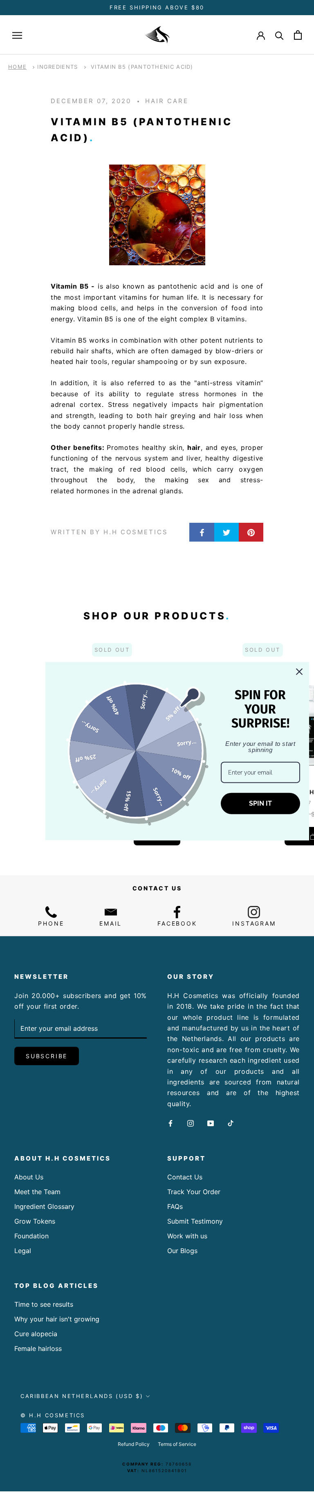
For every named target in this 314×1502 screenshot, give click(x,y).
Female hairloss (38, 1348)
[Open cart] (298, 35)
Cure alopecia (35, 1334)
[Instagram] (190, 1122)
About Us (28, 1177)
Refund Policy (134, 1444)
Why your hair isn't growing (56, 1319)
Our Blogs (182, 1251)
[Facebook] (170, 1122)
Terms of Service (177, 1444)
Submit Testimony (195, 1221)
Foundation (31, 1236)
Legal (22, 1251)
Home (17, 66)
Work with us (187, 1236)
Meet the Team (37, 1192)
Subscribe (46, 1056)
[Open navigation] (17, 34)
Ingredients (57, 66)
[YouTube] (210, 1122)
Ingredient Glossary (44, 1206)
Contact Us (184, 1177)
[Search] (279, 35)
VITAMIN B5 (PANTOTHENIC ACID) (142, 66)
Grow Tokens (34, 1221)
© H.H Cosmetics (52, 1415)
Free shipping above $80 (157, 7)
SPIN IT (260, 803)
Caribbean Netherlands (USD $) (81, 1396)
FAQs (175, 1206)
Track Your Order (193, 1192)
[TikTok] (230, 1122)
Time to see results (43, 1304)
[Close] (299, 671)
